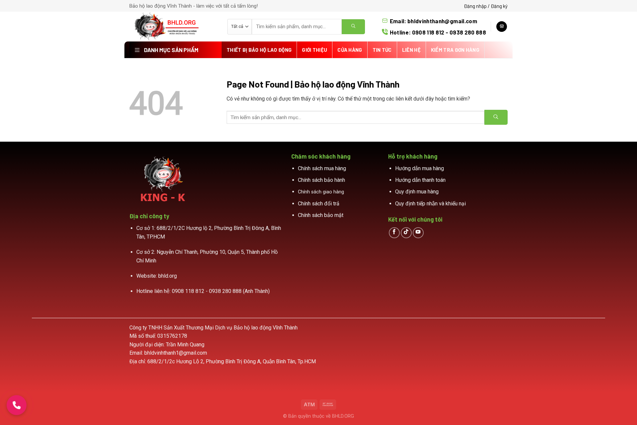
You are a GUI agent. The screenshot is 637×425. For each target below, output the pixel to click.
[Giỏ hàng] (501, 26)
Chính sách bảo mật (320, 215)
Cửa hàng (349, 50)
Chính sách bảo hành (321, 180)
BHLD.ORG (343, 416)
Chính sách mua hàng (322, 168)
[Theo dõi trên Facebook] (394, 232)
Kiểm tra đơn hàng (455, 50)
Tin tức (382, 50)
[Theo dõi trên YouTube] (418, 232)
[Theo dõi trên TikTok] (406, 232)
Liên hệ (411, 50)
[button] (17, 405)
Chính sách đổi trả (318, 203)
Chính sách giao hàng (321, 192)
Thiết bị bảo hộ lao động (259, 50)
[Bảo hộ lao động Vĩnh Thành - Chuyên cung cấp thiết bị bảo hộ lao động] (173, 26)
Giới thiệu (314, 50)
